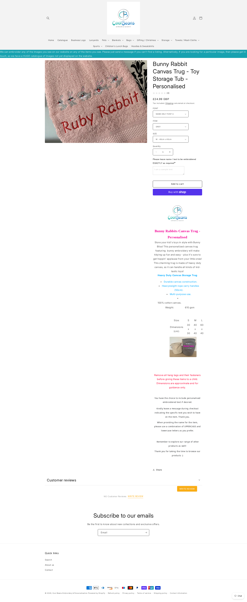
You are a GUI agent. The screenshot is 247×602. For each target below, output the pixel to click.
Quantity (157, 146)
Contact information (178, 593)
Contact (49, 570)
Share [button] (159, 470)
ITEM (155, 121)
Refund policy (114, 593)
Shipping (169, 103)
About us (49, 565)
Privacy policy (128, 593)
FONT (155, 108)
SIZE (155, 133)
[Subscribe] (146, 532)
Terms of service (144, 593)
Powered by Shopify (96, 593)
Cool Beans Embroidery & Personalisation (70, 593)
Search (48, 560)
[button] (48, 18)
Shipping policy (160, 593)
